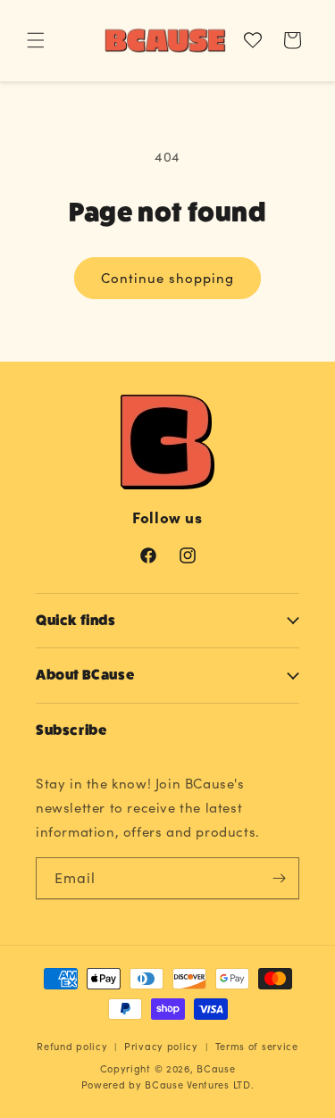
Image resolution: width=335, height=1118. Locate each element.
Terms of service (256, 1046)
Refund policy (72, 1046)
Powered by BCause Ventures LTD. (168, 1084)
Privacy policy (161, 1046)
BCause (216, 1068)
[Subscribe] (278, 878)
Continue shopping (167, 278)
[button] (35, 40)
